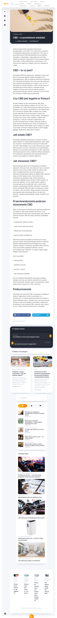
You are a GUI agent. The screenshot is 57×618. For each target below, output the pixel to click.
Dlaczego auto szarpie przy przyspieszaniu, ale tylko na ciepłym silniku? (34, 413)
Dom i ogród (33, 1)
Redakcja (46, 5)
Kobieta (29, 3)
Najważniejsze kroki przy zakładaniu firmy (30, 497)
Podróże (26, 578)
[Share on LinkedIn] (5, 25)
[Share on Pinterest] (5, 20)
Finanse (22, 3)
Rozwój (46, 580)
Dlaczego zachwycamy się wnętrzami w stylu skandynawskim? (36, 591)
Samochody (33, 473)
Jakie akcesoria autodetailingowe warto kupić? (31, 518)
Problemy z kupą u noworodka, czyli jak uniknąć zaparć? (19, 373)
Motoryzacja (23, 5)
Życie (39, 5)
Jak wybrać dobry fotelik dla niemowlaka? (47, 588)
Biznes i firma (23, 1)
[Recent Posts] (22, 406)
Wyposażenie (27, 536)
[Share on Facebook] (5, 16)
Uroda (26, 419)
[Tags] (40, 406)
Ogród (32, 442)
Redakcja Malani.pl (21, 41)
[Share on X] (5, 11)
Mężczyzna (37, 3)
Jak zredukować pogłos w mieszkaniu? (29, 560)
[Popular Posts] (31, 406)
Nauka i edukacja (33, 427)
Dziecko (42, 1)
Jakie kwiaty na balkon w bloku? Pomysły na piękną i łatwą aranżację (35, 444)
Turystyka (32, 5)
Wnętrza (36, 580)
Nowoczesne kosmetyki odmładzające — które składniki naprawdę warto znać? (33, 422)
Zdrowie (16, 34)
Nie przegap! (27, 473)
